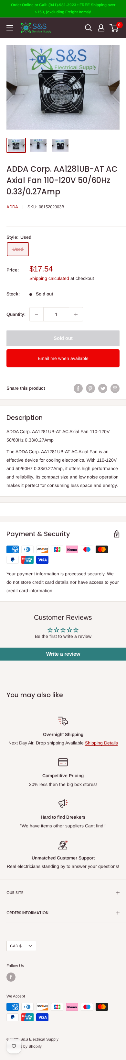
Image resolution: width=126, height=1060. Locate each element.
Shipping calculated (49, 278)
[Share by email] (115, 388)
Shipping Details (101, 742)
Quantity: (16, 314)
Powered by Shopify (24, 1046)
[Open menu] (9, 27)
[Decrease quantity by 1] (36, 314)
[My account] (101, 27)
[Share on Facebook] (78, 388)
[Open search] (88, 27)
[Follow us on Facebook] (11, 977)
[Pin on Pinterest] (90, 388)
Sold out (63, 338)
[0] (114, 28)
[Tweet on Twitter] (102, 388)
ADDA (12, 206)
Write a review (63, 654)
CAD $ (16, 946)
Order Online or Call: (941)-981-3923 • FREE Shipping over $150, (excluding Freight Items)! (63, 8)
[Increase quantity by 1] (76, 314)
